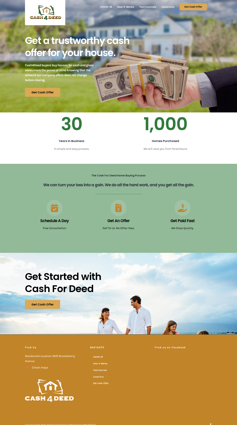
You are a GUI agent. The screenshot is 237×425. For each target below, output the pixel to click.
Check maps (40, 367)
